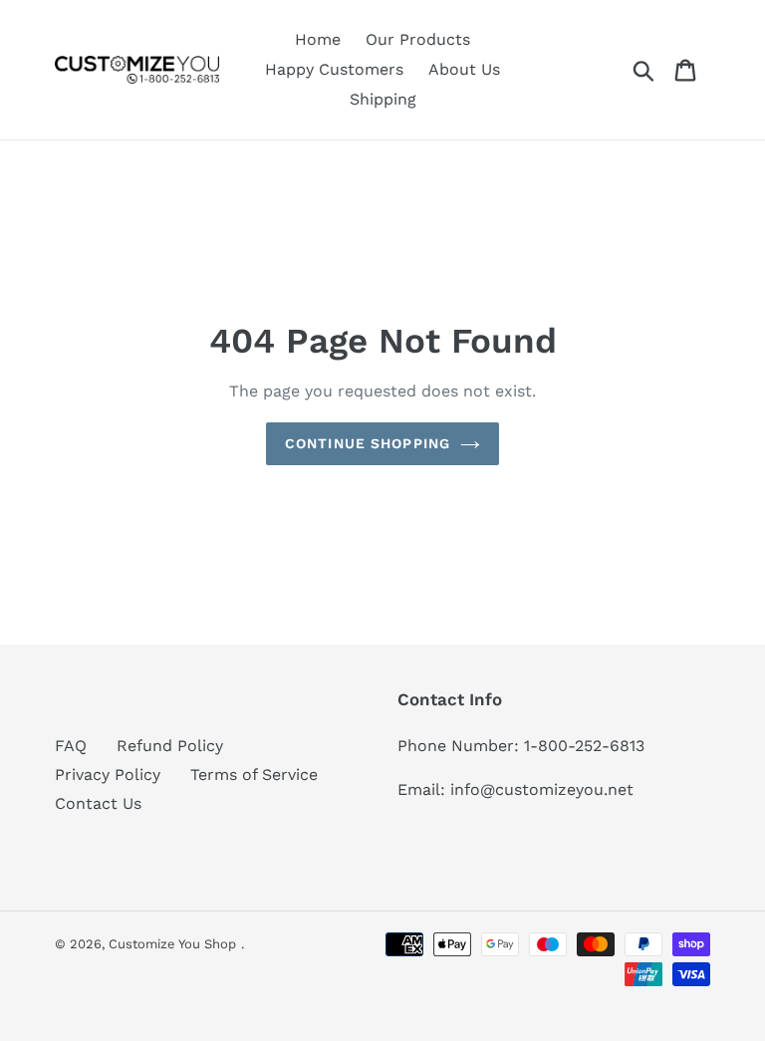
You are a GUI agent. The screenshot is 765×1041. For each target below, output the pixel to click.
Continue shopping (367, 443)
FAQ (71, 745)
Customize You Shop (172, 943)
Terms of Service (254, 774)
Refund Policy (170, 745)
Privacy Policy (107, 774)
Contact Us (98, 803)
